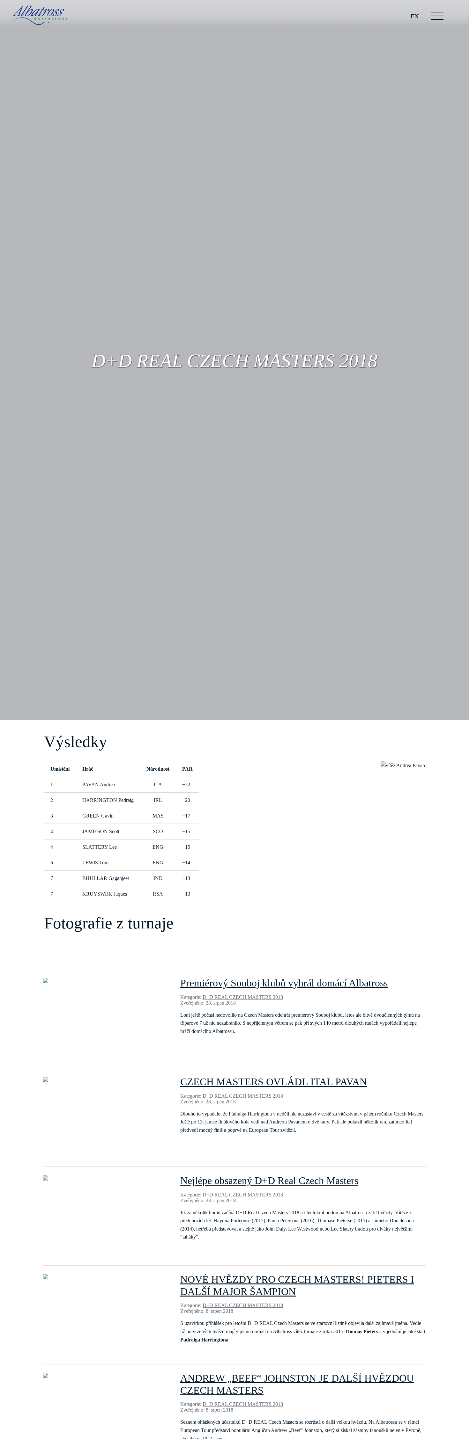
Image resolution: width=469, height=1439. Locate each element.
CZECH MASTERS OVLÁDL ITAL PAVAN (273, 1081)
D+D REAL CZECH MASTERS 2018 (243, 997)
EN (415, 16)
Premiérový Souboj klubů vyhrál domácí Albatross (284, 983)
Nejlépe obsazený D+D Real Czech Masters (269, 1180)
